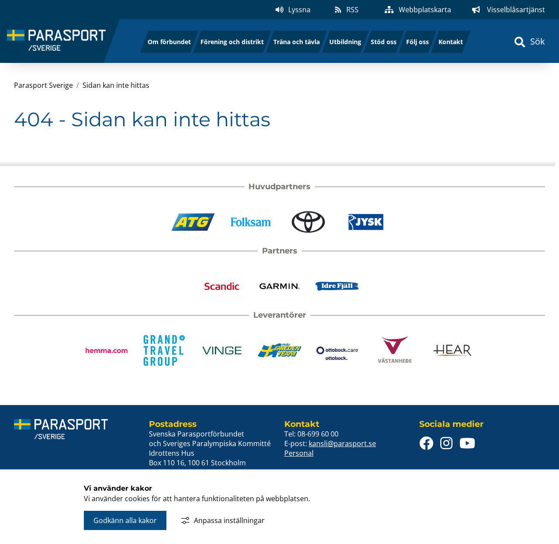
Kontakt (450, 42)
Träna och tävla (296, 42)
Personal (299, 453)
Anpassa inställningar (229, 520)
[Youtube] (467, 443)
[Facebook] (426, 443)
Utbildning (345, 42)
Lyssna (299, 9)
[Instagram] (446, 443)
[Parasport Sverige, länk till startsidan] (56, 41)
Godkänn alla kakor (125, 520)
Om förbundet (169, 42)
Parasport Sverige (43, 85)
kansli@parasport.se (342, 443)
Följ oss (417, 42)
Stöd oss (384, 42)
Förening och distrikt (232, 42)
